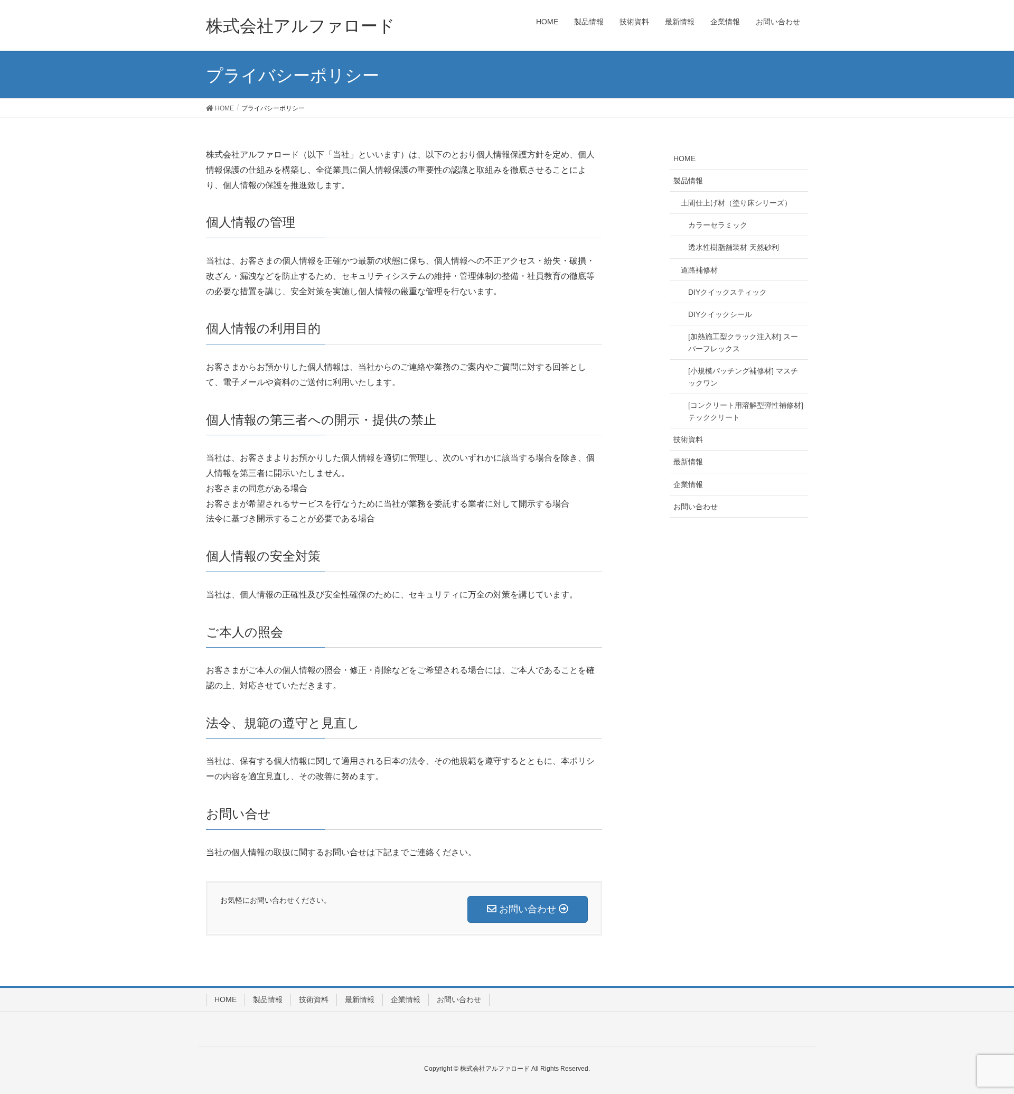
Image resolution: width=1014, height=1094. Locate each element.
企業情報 (688, 484)
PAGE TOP (993, 1047)
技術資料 (688, 439)
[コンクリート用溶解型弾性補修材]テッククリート (745, 411)
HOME (684, 158)
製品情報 (688, 180)
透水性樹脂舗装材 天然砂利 (733, 247)
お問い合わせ (695, 506)
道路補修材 (699, 270)
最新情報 (688, 461)
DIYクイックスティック (727, 292)
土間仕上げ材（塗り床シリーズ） (736, 203)
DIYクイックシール (720, 314)
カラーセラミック (717, 225)
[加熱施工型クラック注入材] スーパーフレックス (743, 342)
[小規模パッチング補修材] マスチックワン (743, 377)
